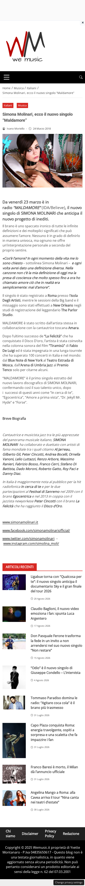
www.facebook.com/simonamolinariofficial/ (36, 530)
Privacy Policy (50, 833)
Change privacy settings (69, 882)
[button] (81, 77)
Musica (22, 105)
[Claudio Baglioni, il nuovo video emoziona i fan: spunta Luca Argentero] (14, 614)
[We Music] (25, 45)
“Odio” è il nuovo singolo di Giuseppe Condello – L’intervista (55, 670)
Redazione (71, 833)
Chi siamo (10, 833)
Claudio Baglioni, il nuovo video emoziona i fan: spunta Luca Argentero (55, 613)
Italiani (8, 105)
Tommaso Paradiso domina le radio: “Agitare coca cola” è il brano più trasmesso (54, 703)
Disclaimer (30, 833)
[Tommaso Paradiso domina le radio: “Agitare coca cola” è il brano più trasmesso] (14, 702)
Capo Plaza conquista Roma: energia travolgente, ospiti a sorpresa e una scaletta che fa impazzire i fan (54, 732)
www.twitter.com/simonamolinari (28, 538)
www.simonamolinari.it (20, 522)
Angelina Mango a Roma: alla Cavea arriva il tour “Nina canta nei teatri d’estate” (55, 797)
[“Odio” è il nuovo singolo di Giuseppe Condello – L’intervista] (14, 677)
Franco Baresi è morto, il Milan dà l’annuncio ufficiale (54, 769)
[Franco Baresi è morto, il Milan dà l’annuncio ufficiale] (14, 774)
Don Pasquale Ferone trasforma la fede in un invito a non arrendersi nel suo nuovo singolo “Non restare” (56, 643)
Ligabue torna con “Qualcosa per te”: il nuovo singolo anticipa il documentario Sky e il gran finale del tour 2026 (56, 583)
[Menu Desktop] (6, 77)
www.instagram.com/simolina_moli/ (31, 543)
